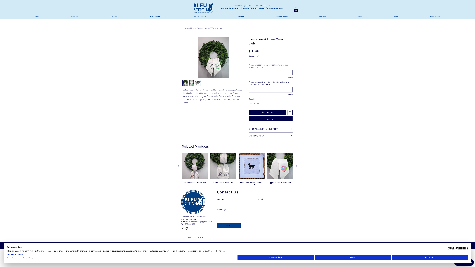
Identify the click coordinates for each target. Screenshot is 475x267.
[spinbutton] (254, 107)
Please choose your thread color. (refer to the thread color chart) (268, 70)
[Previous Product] (178, 170)
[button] (296, 9)
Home (185, 28)
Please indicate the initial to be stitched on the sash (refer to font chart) (269, 87)
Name (220, 203)
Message (221, 213)
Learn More (282, 56)
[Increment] (258, 107)
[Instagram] (186, 232)
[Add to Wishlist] (290, 116)
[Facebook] (182, 232)
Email (260, 203)
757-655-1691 (190, 228)
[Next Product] (296, 170)
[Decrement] (250, 107)
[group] (237, 175)
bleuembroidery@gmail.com (199, 225)
